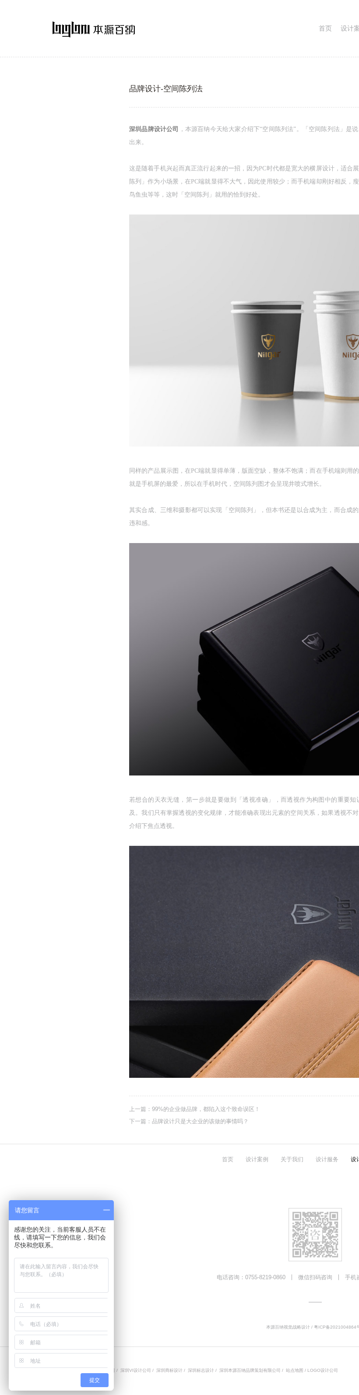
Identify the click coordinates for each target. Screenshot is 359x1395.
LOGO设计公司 (322, 1370)
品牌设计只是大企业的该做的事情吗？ (200, 1121)
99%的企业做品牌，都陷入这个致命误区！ (206, 1109)
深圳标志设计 (201, 1370)
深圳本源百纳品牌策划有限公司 (250, 1370)
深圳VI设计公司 (135, 1370)
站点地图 (294, 1370)
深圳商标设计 (169, 1370)
